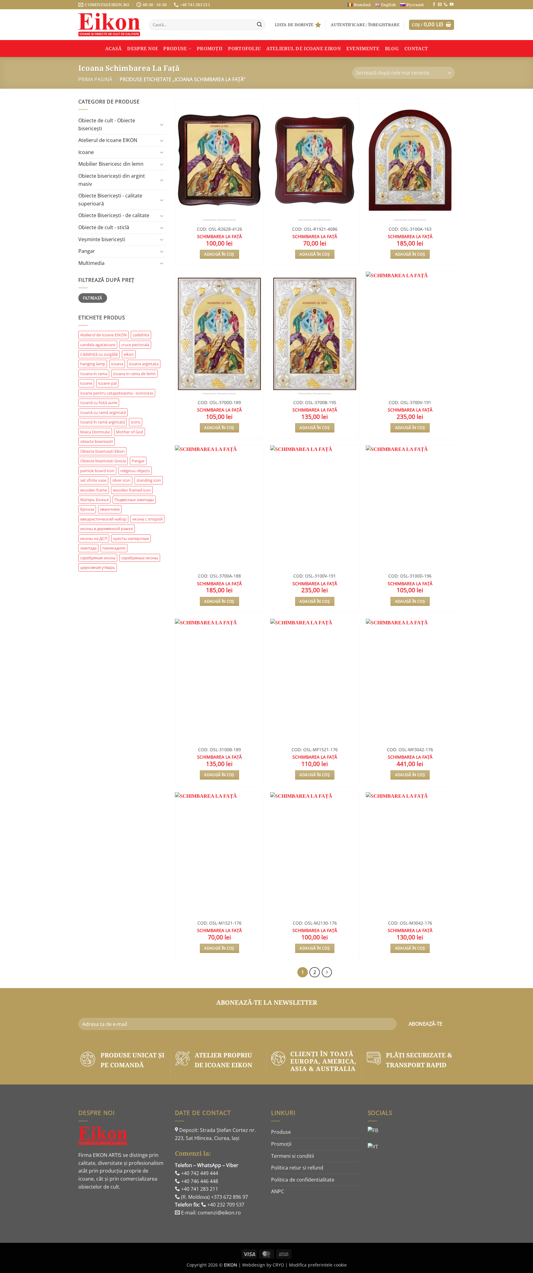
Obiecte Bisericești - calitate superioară (110, 199)
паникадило (114, 548)
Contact (416, 48)
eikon (129, 354)
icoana (117, 364)
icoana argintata (144, 364)
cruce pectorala (135, 344)
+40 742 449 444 (199, 1173)
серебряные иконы (139, 558)
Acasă (113, 48)
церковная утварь (97, 567)
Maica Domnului (95, 432)
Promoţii (209, 48)
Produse (175, 48)
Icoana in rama (93, 373)
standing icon (148, 480)
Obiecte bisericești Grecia (103, 461)
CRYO (278, 1265)
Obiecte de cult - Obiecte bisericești (106, 124)
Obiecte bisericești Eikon (102, 451)
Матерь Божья (94, 499)
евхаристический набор (103, 519)
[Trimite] (259, 25)
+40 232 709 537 (225, 1204)
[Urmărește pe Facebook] (434, 4)
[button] (365, 24)
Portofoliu (244, 48)
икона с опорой (147, 519)
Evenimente (362, 48)
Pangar (86, 251)
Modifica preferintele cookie (318, 1265)
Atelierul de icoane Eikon (303, 48)
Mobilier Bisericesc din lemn (110, 163)
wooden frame (93, 490)
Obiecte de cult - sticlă (103, 227)
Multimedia (91, 263)
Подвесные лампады (134, 499)
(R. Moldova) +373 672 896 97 (214, 1197)
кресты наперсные (131, 538)
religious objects (135, 470)
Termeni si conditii (292, 1156)
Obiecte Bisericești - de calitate (113, 215)
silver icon (121, 480)
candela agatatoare (97, 344)
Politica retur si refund (297, 1167)
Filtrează (92, 297)
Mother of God (129, 432)
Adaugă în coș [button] (219, 254)
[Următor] (327, 972)
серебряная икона (97, 558)
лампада (88, 548)
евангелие (110, 509)
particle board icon (97, 470)
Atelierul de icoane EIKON (107, 140)
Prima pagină (95, 79)
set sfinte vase (93, 480)
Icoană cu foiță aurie (98, 402)
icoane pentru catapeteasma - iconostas (116, 393)
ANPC (277, 1191)
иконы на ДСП (93, 538)
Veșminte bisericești (101, 239)
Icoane (86, 152)
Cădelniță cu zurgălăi (99, 354)
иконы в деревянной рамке (106, 528)
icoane (86, 383)
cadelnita (141, 335)
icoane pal (107, 383)
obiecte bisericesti (96, 441)
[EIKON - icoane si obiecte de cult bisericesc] (109, 24)
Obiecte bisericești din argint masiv (111, 179)
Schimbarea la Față (219, 236)
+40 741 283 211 (199, 1189)
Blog (392, 48)
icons (135, 422)
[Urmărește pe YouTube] (451, 4)
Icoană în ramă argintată (102, 422)
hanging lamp (92, 364)
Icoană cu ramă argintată (103, 412)
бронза (87, 509)
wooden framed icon (132, 490)
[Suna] (446, 4)
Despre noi (142, 48)
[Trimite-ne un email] (440, 4)
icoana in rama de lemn (134, 373)
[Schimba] (162, 124)
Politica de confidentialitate (302, 1179)
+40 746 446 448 (199, 1181)
